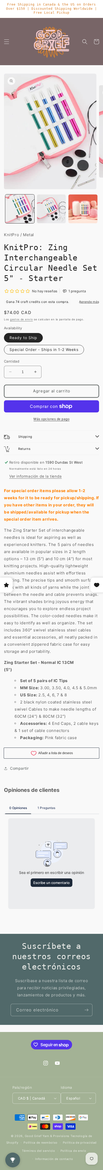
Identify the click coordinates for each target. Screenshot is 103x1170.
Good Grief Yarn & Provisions (47, 1136)
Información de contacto (54, 1159)
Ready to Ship (23, 337)
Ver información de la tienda (35, 476)
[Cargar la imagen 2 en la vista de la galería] (51, 208)
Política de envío (73, 1151)
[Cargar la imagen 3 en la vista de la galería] (82, 208)
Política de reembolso (41, 1142)
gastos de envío (21, 319)
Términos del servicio (38, 1151)
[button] (6, 41)
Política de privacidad (80, 1142)
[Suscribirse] (86, 1010)
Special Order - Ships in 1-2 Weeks (44, 349)
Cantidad (11, 361)
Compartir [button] (19, 768)
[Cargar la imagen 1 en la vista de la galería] (19, 208)
